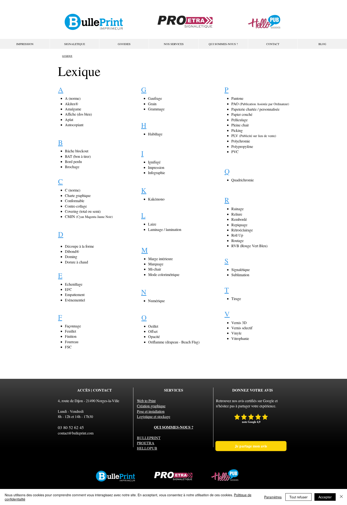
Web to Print (146, 400)
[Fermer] (341, 497)
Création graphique (151, 405)
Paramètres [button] (273, 497)
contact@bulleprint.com (75, 432)
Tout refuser (298, 497)
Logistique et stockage (153, 416)
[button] (173, 44)
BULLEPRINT (149, 437)
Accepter (325, 497)
